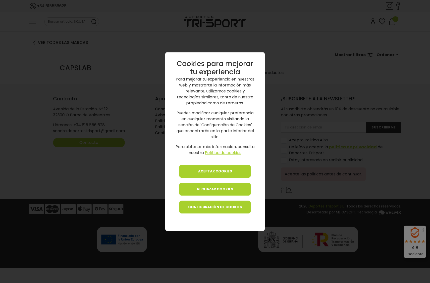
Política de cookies (223, 153)
